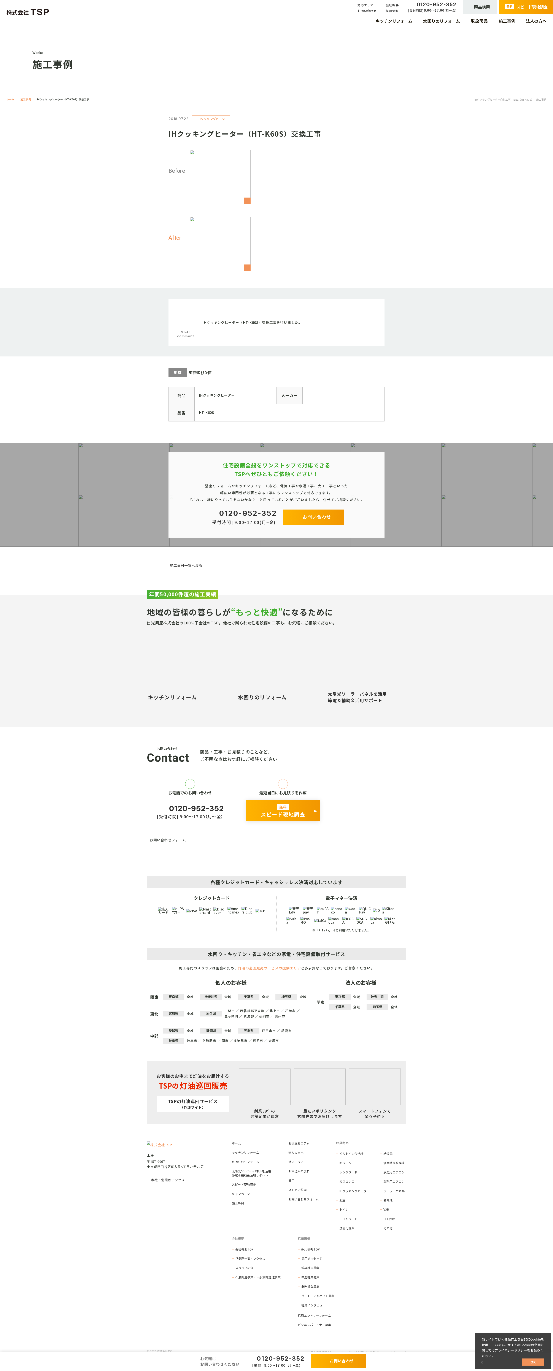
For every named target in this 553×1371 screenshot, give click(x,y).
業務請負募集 (310, 1286)
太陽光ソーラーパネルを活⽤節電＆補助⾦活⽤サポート (251, 1173)
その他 (388, 1228)
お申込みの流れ (299, 1171)
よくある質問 (297, 1190)
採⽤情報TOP (310, 1249)
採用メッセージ (312, 1258)
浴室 (342, 1200)
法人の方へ (296, 1152)
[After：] (220, 244)
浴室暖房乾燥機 (394, 1163)
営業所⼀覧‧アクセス (250, 1258)
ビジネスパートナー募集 (314, 1325)
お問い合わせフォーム (168, 839)
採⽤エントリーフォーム (314, 1315)
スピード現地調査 (244, 1184)
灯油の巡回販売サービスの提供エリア (269, 967)
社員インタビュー (313, 1305)
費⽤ (291, 1180)
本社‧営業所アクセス (168, 1180)
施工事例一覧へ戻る (186, 565)
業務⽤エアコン (394, 1181)
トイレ (343, 1209)
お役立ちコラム (299, 1143)
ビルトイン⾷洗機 (351, 1153)
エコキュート (348, 1219)
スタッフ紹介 (244, 1268)
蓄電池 (388, 1200)
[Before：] (220, 177)
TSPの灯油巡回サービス (193, 1104)
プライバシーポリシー (511, 1350)
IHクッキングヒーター (354, 1191)
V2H (386, 1209)
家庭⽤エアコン (394, 1172)
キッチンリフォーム (245, 1152)
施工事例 (26, 99)
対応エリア (296, 1162)
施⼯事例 (238, 1203)
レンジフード (348, 1172)
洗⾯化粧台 (346, 1228)
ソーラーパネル (394, 1191)
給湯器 (388, 1153)
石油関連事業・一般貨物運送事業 (258, 1277)
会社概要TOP (244, 1249)
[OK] (482, 1362)
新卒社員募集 (310, 1268)
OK (533, 1362)
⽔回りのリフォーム (245, 1162)
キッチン (345, 1163)
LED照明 (389, 1219)
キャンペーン (241, 1194)
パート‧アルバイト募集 (318, 1296)
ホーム (10, 99)
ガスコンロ (346, 1181)
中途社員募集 (310, 1277)
